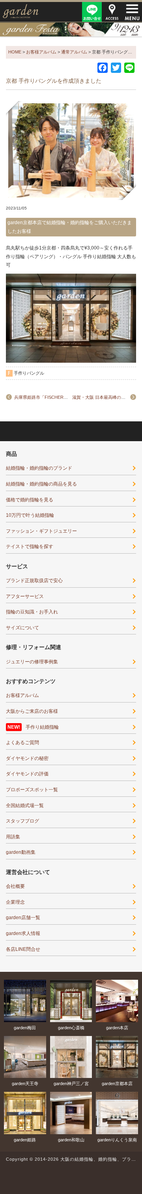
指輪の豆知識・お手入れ (32, 612)
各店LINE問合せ (23, 949)
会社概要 (15, 886)
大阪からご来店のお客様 (32, 711)
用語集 (13, 837)
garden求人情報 (23, 933)
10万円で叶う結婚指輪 (30, 515)
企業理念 (15, 902)
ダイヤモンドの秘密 (27, 758)
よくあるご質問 (22, 742)
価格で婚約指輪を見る (29, 500)
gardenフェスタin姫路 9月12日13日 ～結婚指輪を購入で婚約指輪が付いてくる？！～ (71, 29)
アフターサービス (25, 596)
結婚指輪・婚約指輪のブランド (39, 468)
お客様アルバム (22, 695)
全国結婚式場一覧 (25, 805)
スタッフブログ (22, 821)
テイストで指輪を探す (29, 546)
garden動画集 (21, 852)
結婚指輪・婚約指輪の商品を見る (41, 484)
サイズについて (22, 627)
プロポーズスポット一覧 (32, 789)
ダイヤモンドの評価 (27, 774)
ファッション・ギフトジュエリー (41, 531)
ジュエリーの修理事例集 (32, 662)
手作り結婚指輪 (42, 727)
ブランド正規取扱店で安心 (34, 580)
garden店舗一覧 (23, 917)
